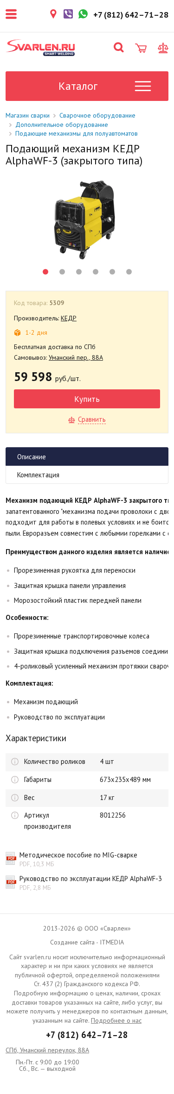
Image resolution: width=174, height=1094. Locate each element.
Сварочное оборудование (97, 115)
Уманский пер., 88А (76, 357)
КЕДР (69, 318)
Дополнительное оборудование (61, 124)
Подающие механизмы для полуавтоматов (76, 133)
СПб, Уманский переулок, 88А (47, 1050)
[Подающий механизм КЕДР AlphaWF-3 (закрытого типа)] (87, 220)
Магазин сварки (28, 115)
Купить (87, 399)
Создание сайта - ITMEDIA (87, 942)
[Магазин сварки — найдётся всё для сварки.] (40, 47)
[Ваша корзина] (141, 48)
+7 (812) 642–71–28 (87, 1034)
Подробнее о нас (116, 1020)
